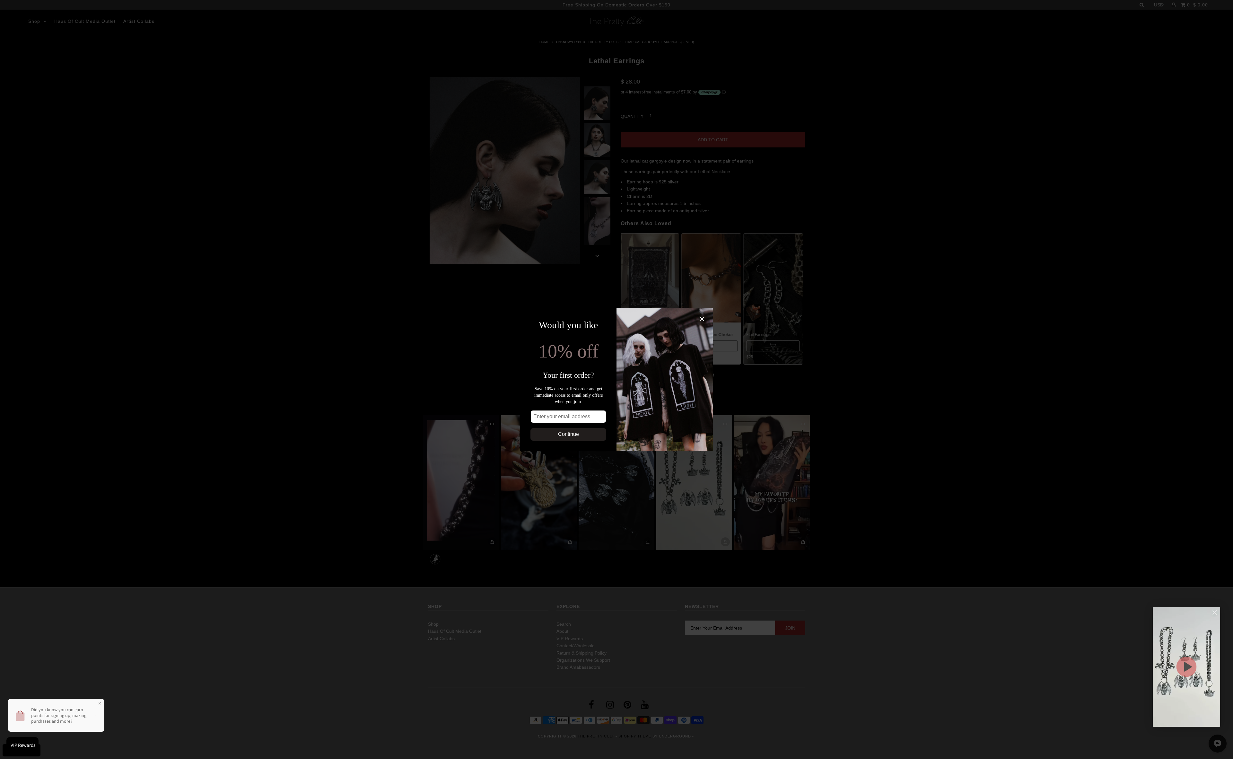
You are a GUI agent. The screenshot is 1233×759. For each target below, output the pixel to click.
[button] (1186, 667)
